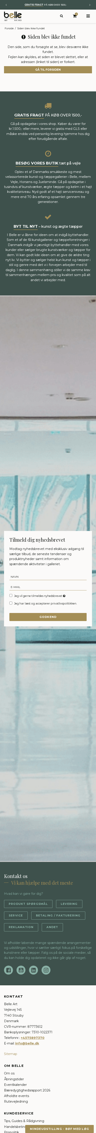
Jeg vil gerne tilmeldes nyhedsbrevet (38, 596)
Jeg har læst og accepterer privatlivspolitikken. (45, 603)
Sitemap (10, 1054)
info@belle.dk (27, 1043)
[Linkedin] (33, 970)
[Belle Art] (13, 16)
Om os (9, 1073)
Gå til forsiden (48, 69)
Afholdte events (16, 1096)
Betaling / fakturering (58, 915)
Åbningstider (14, 1079)
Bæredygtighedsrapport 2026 (27, 1090)
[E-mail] (48, 587)
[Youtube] (21, 970)
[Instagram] (46, 970)
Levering (69, 904)
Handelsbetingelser (19, 1127)
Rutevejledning (16, 1101)
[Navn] (48, 577)
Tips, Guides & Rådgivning (24, 1121)
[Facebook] (8, 970)
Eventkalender (15, 1085)
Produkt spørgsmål (28, 904)
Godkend (48, 617)
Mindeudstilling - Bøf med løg (59, 1129)
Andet (52, 927)
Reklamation (21, 927)
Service (16, 915)
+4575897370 (32, 1038)
